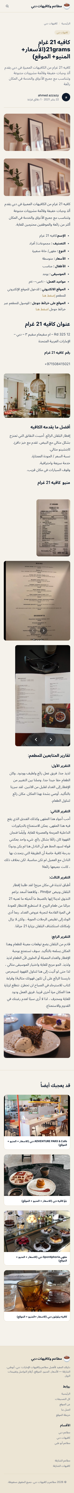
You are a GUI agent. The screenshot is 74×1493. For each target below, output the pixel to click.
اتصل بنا (65, 1409)
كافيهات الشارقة (61, 1465)
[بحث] (7, 6)
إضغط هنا (48, 295)
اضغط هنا (43, 309)
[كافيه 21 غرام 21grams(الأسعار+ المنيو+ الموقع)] (37, 177)
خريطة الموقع (63, 1414)
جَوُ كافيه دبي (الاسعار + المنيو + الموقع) (44, 1200)
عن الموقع (65, 1404)
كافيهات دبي (50, 23)
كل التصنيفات (62, 1398)
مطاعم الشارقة (62, 1460)
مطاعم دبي (64, 1432)
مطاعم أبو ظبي (62, 1443)
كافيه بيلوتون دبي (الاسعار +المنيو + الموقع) (42, 1316)
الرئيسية (65, 23)
